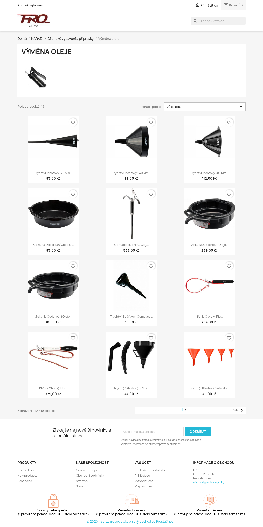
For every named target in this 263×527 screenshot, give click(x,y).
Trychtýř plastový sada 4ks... (209, 388)
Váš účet (143, 462)
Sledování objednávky (150, 470)
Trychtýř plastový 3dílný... (131, 388)
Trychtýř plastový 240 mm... (131, 173)
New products (27, 475)
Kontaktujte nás (30, 5)
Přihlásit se (142, 475)
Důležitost (204, 106)
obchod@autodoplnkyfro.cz (213, 482)
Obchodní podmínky (90, 475)
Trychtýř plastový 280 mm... (209, 173)
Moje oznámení (145, 486)
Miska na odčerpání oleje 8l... (53, 245)
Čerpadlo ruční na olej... (131, 245)
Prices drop (25, 470)
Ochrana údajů (86, 470)
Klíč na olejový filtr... (209, 316)
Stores (81, 486)
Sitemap (82, 481)
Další (238, 410)
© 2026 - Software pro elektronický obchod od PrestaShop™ (131, 521)
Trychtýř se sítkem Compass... (131, 316)
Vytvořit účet (144, 481)
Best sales (24, 481)
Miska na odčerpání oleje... (209, 245)
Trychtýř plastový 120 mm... (53, 173)
